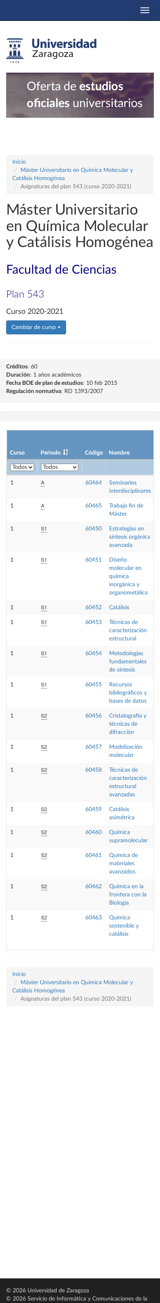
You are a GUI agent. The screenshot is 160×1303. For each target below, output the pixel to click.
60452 (93, 607)
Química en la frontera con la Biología (127, 895)
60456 (93, 716)
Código (94, 453)
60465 (93, 506)
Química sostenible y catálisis (124, 926)
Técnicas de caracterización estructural (128, 630)
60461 (93, 855)
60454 (93, 653)
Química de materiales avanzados (123, 864)
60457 (93, 747)
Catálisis (119, 607)
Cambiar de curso (34, 327)
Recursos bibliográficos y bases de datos (128, 693)
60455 (93, 685)
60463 (93, 918)
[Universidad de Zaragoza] (51, 51)
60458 (93, 770)
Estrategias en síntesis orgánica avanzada (129, 537)
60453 (93, 622)
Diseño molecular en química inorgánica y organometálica (128, 576)
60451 (93, 560)
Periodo (51, 453)
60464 (93, 483)
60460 (93, 832)
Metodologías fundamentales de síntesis (127, 662)
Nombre (119, 453)
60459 (93, 809)
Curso (17, 453)
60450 (93, 529)
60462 (93, 886)
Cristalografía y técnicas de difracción (127, 724)
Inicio (19, 162)
